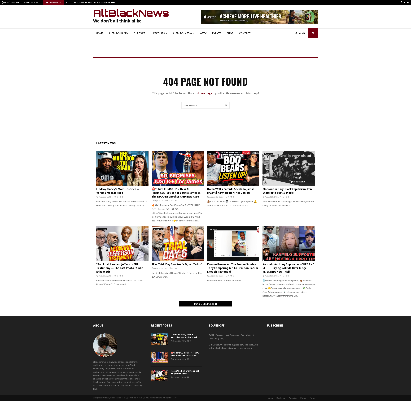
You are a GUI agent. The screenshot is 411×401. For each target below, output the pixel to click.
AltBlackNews (131, 13)
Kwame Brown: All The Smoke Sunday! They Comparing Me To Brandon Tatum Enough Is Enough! (232, 268)
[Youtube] (408, 2)
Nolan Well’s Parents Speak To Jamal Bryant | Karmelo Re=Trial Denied (230, 191)
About (98, 325)
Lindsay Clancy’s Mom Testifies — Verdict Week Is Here (118, 191)
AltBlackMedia (182, 33)
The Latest (102, 154)
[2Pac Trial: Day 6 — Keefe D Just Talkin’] (178, 243)
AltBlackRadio (118, 33)
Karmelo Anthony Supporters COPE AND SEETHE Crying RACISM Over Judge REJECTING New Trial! (288, 268)
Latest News (106, 143)
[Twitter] (404, 2)
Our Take (139, 33)
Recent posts (161, 325)
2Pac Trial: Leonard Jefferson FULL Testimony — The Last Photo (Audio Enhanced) (119, 268)
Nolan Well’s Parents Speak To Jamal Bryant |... (185, 372)
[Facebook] (401, 2)
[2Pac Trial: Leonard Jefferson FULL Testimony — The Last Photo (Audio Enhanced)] (122, 243)
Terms (312, 398)
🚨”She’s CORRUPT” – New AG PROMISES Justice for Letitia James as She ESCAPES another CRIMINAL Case (176, 193)
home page (205, 93)
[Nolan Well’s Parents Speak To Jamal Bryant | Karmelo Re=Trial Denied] (233, 168)
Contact (245, 33)
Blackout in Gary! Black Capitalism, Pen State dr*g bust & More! (287, 191)
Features (159, 33)
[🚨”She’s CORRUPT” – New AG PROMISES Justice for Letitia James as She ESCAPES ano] (178, 168)
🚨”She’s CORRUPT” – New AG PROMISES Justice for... (185, 354)
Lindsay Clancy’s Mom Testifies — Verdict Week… (95, 2)
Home (99, 33)
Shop (230, 33)
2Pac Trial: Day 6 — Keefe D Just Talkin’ (177, 264)
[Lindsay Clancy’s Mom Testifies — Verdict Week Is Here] (122, 168)
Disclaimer (281, 398)
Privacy (303, 398)
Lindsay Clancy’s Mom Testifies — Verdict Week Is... (186, 336)
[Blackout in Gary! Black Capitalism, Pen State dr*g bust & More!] (288, 168)
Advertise (293, 398)
